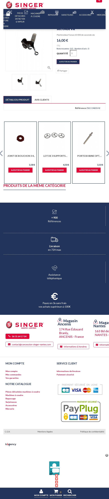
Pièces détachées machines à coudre (23, 392)
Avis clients (42, 99)
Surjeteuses (11, 402)
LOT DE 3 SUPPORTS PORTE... (54, 156)
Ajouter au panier (68, 62)
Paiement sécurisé (65, 375)
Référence (80, 108)
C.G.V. (7, 431)
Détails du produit (17, 99)
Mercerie (10, 409)
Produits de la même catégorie (34, 186)
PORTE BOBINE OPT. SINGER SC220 (88, 156)
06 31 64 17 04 (19, 336)
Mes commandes (13, 375)
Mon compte (11, 371)
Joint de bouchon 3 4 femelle (20, 156)
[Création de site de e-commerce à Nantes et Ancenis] (11, 444)
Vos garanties (12, 378)
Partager (63, 70)
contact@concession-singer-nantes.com (31, 344)
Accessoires (11, 405)
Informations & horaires (75, 346)
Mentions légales (45, 431)
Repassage (11, 399)
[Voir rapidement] (32, 137)
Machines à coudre (14, 395)
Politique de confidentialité (92, 431)
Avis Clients (52, 482)
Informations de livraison (68, 371)
